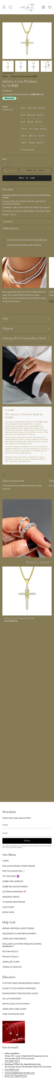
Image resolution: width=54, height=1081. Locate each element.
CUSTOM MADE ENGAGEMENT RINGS (21, 983)
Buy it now (27, 178)
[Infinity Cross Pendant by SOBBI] (27, 591)
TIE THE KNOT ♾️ (10, 876)
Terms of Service (12, 847)
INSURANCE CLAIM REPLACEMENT (19, 933)
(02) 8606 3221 (12, 1069)
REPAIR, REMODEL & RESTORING (18, 928)
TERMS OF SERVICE (12, 967)
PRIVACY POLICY (10, 956)
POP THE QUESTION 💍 (13, 871)
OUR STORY (8, 907)
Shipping (7, 328)
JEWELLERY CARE (11, 962)
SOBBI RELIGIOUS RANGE (15, 886)
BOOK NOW (8, 912)
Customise (7, 221)
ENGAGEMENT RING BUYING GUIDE (20, 993)
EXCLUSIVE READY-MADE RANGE (18, 866)
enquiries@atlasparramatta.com (20, 1073)
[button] (10, 7)
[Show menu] (4, 7)
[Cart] (50, 7)
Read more (9, 214)
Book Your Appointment (16, 1076)
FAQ (5, 319)
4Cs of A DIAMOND (11, 998)
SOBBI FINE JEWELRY (12, 881)
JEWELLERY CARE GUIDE (14, 1009)
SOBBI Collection (10, 228)
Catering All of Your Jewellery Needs (24, 338)
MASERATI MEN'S (11, 897)
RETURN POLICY (10, 951)
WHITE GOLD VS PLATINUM (15, 1003)
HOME (5, 861)
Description (7, 189)
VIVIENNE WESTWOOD (13, 902)
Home (4, 76)
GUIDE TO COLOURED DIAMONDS (19, 988)
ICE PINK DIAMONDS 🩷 (14, 891)
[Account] (43, 7)
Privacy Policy (46, 846)
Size (4, 159)
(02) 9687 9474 (12, 1061)
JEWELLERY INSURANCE (14, 938)
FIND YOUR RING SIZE (13, 1014)
